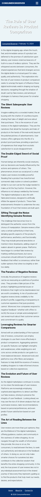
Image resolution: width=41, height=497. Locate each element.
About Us (18, 490)
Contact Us (29, 490)
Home (10, 490)
